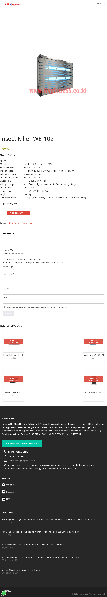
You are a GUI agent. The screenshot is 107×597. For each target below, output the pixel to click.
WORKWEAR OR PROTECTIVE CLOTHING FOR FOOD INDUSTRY (33, 544)
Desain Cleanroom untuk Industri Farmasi (22, 570)
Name (6, 288)
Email (5, 297)
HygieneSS (6, 590)
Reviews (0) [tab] (8, 233)
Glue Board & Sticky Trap (20, 223)
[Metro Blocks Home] (41, 5)
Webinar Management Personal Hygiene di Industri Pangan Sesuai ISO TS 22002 (40, 557)
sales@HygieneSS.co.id (25, 460)
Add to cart (17, 213)
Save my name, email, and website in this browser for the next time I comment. (38, 307)
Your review (8, 274)
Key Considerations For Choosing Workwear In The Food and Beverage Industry (40, 531)
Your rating (8, 267)
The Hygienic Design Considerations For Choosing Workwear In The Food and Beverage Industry (48, 519)
